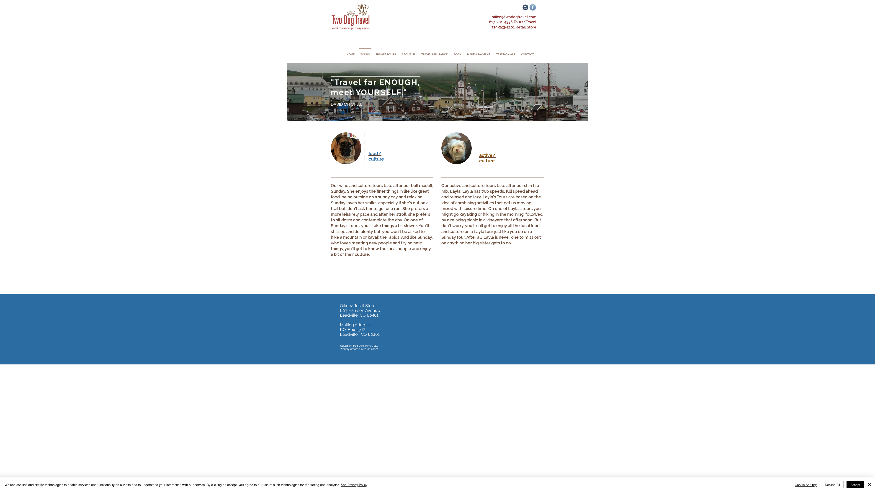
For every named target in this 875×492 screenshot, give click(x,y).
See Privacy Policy (354, 484)
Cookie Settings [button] (806, 484)
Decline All (832, 484)
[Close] (869, 484)
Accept (855, 484)
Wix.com (372, 349)
